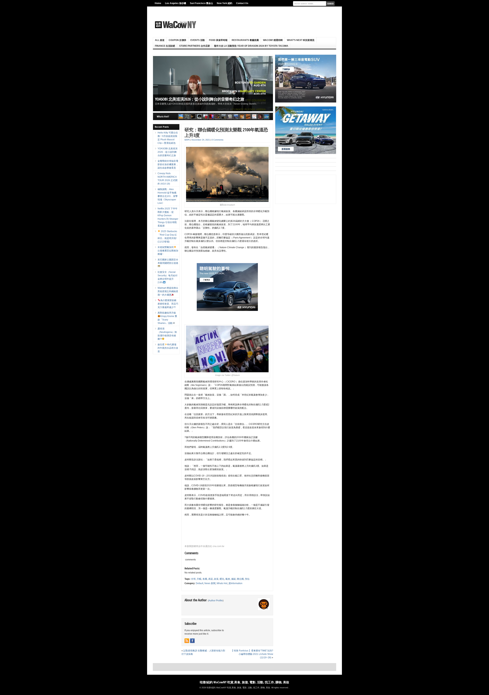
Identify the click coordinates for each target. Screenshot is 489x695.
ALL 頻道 (159, 40)
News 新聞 (209, 583)
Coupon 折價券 (177, 40)
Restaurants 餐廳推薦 (245, 40)
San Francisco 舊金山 (201, 3)
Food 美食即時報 (218, 40)
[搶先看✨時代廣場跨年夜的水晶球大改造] (260, 116)
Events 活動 (197, 40)
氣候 (227, 579)
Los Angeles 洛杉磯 (175, 3)
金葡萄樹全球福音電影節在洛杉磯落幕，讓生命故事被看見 (168, 164)
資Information (235, 583)
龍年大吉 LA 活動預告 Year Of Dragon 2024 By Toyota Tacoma (251, 46)
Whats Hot (222, 583)
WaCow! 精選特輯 (273, 40)
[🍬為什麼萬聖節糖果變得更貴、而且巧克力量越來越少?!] (242, 116)
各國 (204, 579)
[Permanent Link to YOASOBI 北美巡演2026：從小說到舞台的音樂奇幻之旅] (213, 83)
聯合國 (240, 579)
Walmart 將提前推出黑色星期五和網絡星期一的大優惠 (168, 291)
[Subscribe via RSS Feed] (187, 640)
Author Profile (216, 600)
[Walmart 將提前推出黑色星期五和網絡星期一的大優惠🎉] (236, 116)
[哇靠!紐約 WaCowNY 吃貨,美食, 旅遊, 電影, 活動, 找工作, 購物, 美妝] (175, 25)
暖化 (222, 579)
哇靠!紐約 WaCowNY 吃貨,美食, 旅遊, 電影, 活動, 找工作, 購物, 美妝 (244, 682)
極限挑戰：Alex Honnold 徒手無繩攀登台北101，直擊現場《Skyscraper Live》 (168, 196)
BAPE (187, 140)
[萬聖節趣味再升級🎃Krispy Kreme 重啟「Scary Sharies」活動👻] (248, 116)
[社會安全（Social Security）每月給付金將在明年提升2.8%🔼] (229, 116)
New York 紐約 (224, 3)
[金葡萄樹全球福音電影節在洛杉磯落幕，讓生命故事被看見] (193, 116)
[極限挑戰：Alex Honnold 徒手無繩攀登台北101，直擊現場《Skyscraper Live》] (205, 116)
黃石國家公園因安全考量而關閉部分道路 (168, 261)
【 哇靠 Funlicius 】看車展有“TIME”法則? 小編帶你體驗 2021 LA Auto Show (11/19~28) (252, 654)
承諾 (210, 579)
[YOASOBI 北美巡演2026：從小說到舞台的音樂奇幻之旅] (187, 116)
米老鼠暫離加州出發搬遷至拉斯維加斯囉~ (168, 250)
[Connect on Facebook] (192, 640)
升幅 (199, 579)
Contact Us (242, 3)
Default (199, 583)
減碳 (233, 579)
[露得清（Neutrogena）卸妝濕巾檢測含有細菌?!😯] (254, 116)
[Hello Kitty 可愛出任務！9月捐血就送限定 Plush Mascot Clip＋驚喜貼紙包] (181, 116)
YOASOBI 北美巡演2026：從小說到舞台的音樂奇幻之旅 (199, 99)
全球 (193, 579)
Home (158, 3)
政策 (216, 579)
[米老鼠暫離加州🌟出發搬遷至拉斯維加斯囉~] (217, 116)
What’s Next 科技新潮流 (300, 40)
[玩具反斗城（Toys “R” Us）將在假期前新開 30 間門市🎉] (266, 116)
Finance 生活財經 (165, 46)
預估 (247, 579)
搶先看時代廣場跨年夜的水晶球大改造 (168, 348)
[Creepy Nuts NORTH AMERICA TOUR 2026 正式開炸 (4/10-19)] (199, 116)
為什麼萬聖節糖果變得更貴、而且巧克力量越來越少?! (168, 304)
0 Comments (217, 140)
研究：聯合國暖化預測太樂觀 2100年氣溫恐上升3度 (226, 132)
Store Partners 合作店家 (194, 46)
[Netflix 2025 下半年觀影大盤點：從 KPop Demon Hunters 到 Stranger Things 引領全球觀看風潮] (211, 116)
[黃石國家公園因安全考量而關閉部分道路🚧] (223, 116)
